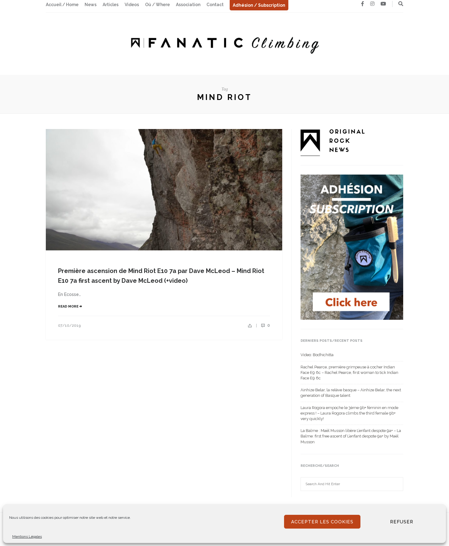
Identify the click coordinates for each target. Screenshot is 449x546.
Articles (111, 4)
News (91, 4)
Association (188, 4)
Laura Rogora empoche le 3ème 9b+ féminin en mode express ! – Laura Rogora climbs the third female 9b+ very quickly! (349, 413)
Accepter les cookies (322, 522)
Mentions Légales (27, 536)
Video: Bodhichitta (317, 354)
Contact (215, 4)
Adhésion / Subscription (259, 5)
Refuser (401, 522)
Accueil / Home (62, 4)
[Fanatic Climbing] (224, 43)
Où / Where (157, 4)
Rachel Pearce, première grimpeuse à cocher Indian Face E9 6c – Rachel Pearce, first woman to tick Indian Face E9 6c (349, 372)
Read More (68, 306)
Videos (132, 4)
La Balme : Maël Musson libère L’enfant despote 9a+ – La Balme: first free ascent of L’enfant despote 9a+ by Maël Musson (351, 436)
